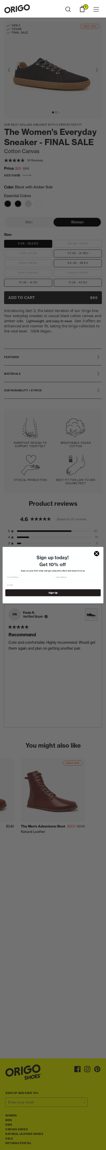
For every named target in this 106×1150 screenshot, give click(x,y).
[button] (68, 9)
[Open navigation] (96, 9)
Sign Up (53, 592)
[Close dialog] (97, 553)
